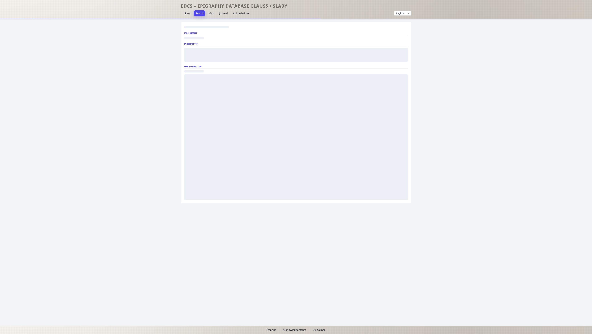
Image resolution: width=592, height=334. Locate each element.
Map (211, 13)
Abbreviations (241, 13)
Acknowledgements (294, 330)
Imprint (271, 330)
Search (199, 13)
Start (187, 13)
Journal (223, 13)
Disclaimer (319, 330)
